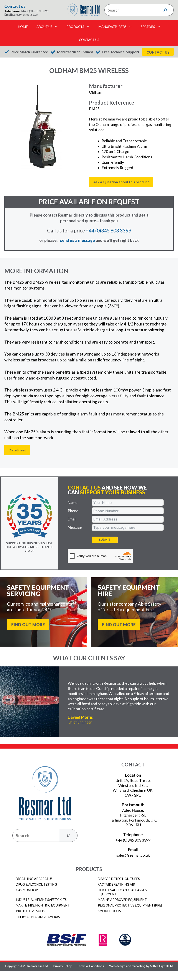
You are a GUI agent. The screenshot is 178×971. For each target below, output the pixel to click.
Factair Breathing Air (116, 884)
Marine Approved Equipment (122, 900)
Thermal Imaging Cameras (38, 917)
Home (23, 27)
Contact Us (89, 40)
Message (75, 527)
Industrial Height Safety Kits (41, 900)
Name (72, 502)
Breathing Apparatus (34, 879)
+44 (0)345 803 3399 (34, 11)
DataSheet (17, 450)
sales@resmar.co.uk (25, 14)
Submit (104, 539)
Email (72, 519)
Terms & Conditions (90, 966)
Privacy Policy (62, 966)
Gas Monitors (28, 890)
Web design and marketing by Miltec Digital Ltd (141, 966)
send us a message (77, 240)
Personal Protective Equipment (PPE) (130, 905)
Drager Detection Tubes (119, 879)
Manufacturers (112, 27)
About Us (44, 27)
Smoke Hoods (109, 911)
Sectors (148, 27)
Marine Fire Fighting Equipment (43, 905)
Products (75, 27)
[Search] (165, 10)
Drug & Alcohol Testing (36, 884)
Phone (73, 511)
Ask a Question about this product (121, 182)
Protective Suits (30, 911)
